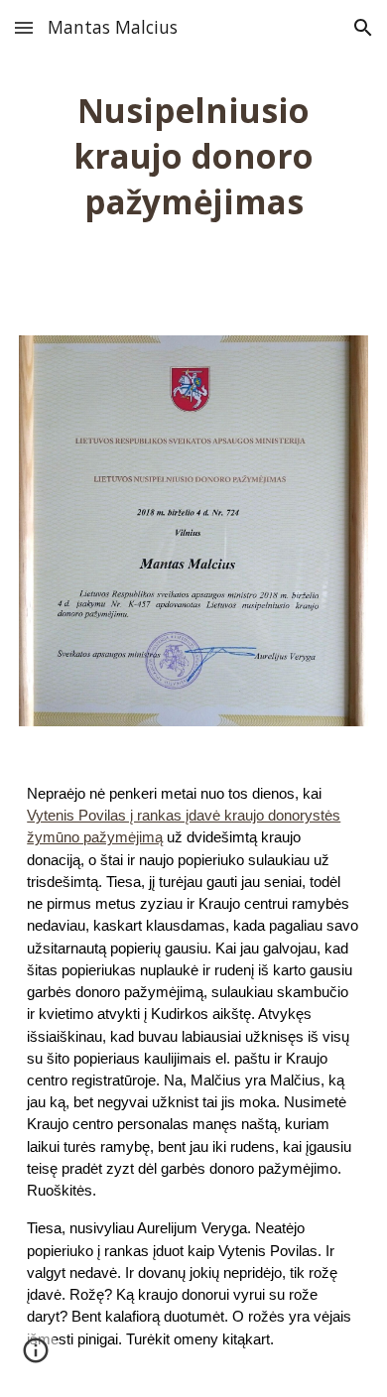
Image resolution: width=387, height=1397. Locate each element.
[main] (193, 155)
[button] (24, 27)
